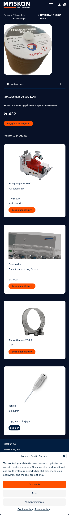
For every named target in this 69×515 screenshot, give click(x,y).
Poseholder (15, 264)
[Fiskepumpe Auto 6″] (35, 165)
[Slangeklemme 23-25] (35, 322)
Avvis (34, 493)
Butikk (7, 15)
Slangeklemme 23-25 (20, 340)
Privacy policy (42, 509)
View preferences (34, 502)
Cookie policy (25, 509)
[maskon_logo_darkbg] (16, 5)
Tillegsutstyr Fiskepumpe (19, 17)
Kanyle (12, 406)
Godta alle (34, 484)
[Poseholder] (35, 245)
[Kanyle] (35, 387)
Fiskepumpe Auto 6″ (20, 183)
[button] (64, 456)
